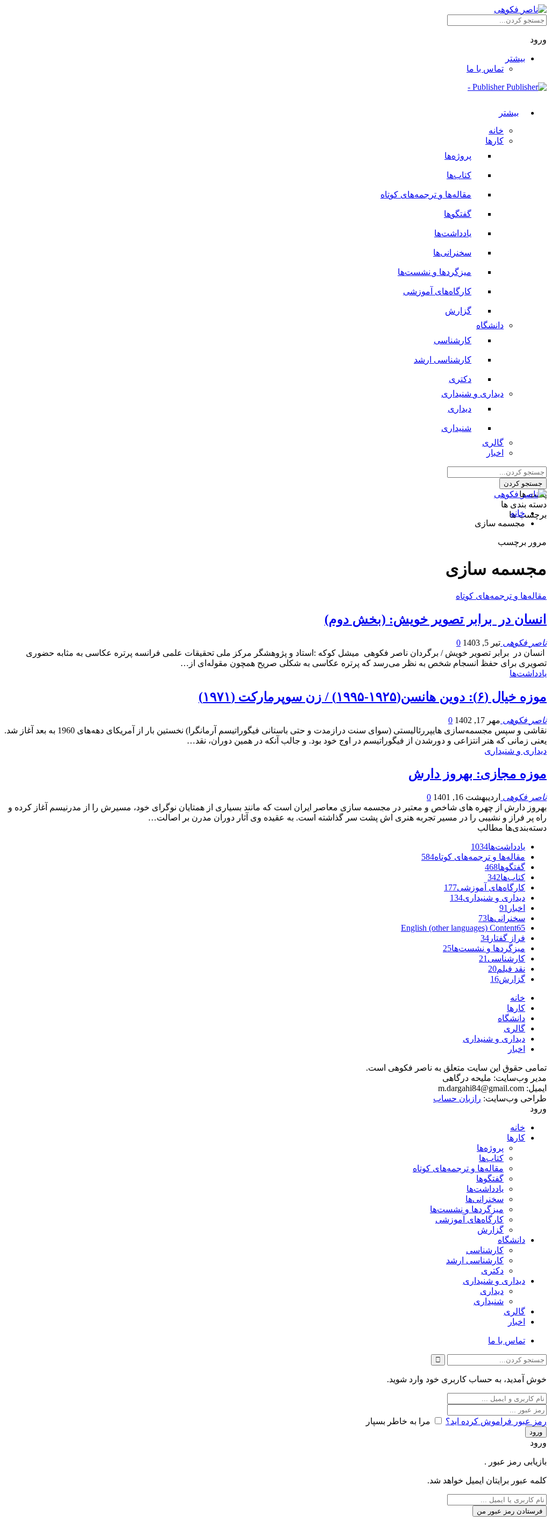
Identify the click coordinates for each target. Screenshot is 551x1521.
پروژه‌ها (457, 155)
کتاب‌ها (459, 175)
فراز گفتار (503, 938)
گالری (493, 442)
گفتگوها (457, 213)
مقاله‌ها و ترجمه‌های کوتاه (425, 194)
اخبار (495, 452)
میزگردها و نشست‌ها (434, 272)
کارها (494, 140)
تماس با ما (485, 68)
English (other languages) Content (463, 927)
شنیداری (456, 428)
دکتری (460, 379)
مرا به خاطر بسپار (398, 1421)
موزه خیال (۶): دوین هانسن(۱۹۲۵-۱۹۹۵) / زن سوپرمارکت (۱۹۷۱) (373, 697)
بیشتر (515, 58)
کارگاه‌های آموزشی (437, 291)
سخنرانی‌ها (452, 252)
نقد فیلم (506, 968)
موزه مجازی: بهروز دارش (477, 774)
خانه (496, 130)
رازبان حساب (457, 1098)
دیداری (459, 408)
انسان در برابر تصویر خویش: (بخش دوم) (435, 619)
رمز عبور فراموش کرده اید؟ (496, 1421)
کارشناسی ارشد (442, 359)
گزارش (458, 310)
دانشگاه (490, 325)
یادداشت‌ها (452, 233)
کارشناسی (452, 340)
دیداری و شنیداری (472, 393)
